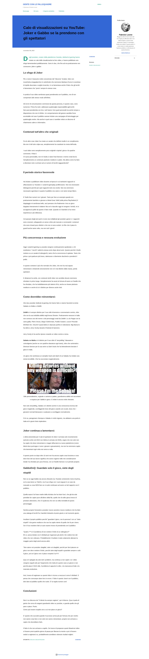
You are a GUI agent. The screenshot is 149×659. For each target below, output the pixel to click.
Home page (26, 11)
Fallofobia (61, 11)
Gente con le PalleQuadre (37, 4)
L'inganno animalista (48, 11)
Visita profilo (125, 53)
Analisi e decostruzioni (94, 65)
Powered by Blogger (63, 654)
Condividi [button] (92, 56)
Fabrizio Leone (125, 35)
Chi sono (36, 11)
